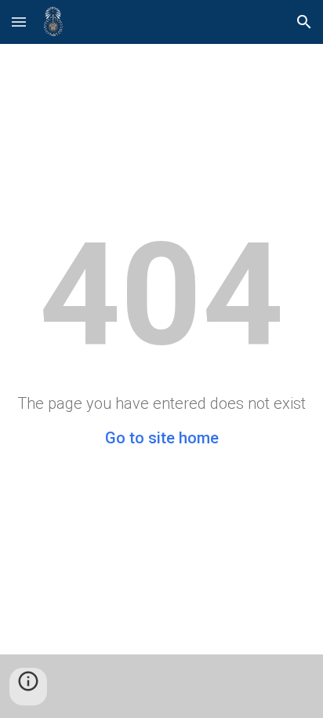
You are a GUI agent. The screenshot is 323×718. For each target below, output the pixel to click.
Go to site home (162, 437)
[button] (19, 21)
